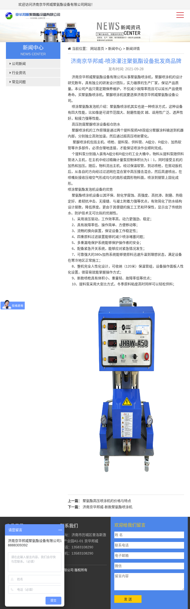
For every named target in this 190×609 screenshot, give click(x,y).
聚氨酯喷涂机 (92, 95)
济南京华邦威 (82, 77)
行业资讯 (18, 73)
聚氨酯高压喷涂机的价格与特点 (107, 501)
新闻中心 (115, 49)
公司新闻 (18, 64)
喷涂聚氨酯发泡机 (85, 106)
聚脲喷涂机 (80, 130)
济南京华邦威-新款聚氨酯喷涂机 (107, 507)
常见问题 (18, 82)
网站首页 (97, 49)
